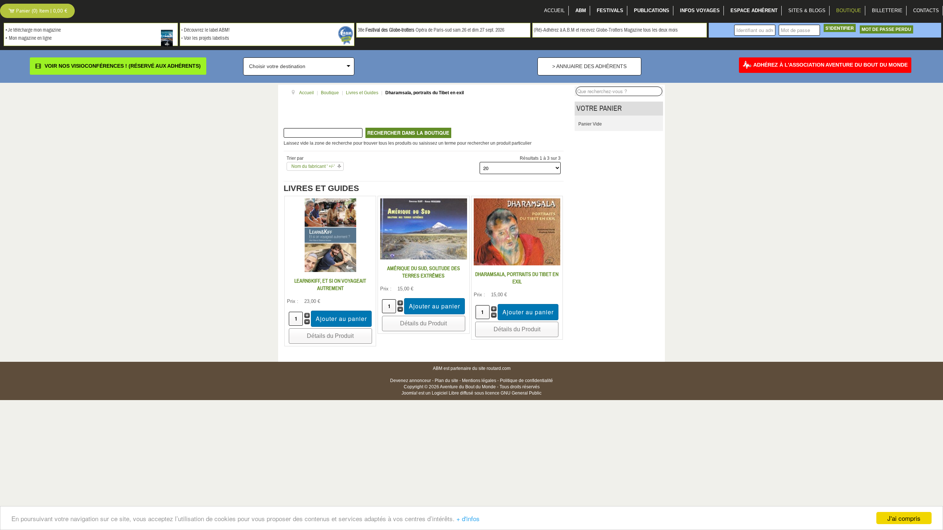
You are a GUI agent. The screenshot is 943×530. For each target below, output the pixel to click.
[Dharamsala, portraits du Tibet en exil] (517, 231)
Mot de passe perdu (886, 29)
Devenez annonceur (410, 380)
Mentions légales (479, 380)
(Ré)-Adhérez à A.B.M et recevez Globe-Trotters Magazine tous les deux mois (606, 30)
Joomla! (409, 393)
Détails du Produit (330, 336)
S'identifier (839, 28)
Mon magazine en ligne (30, 38)
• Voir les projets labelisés (205, 38)
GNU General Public (521, 393)
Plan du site (446, 380)
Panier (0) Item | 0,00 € (41, 10)
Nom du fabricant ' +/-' (312, 166)
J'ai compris (904, 518)
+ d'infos (468, 518)
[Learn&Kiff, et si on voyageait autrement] (330, 234)
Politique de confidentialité (526, 380)
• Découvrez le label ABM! (205, 30)
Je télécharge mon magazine (34, 30)
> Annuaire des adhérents (589, 66)
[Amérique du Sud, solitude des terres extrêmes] (423, 228)
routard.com (499, 368)
